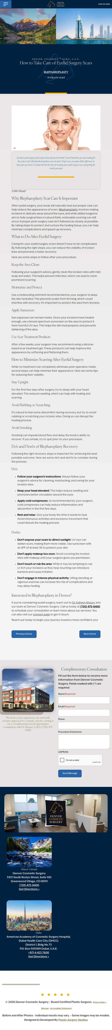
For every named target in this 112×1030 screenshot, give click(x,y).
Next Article (90, 634)
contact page (41, 614)
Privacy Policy (99, 1002)
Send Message (70, 773)
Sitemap (45, 1008)
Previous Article (24, 634)
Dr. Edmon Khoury (83, 603)
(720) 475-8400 (104, 4)
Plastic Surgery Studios (73, 1020)
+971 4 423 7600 (38, 953)
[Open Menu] (5, 4)
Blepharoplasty (56, 72)
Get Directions (28, 889)
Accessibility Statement (61, 1008)
